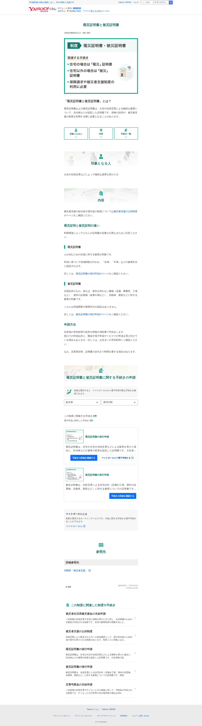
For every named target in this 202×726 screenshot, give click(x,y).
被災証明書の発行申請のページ (92, 314)
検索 (171, 2)
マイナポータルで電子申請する (116, 458)
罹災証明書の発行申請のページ (92, 273)
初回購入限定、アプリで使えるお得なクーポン (90, 11)
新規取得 (77, 8)
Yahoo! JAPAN (124, 2)
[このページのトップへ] (149, 710)
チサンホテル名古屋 (162, 2)
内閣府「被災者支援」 (76, 570)
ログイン (62, 11)
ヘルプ (136, 2)
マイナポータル (74, 526)
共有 (69, 587)
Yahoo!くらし (93, 709)
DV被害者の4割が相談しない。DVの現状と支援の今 (51, 2)
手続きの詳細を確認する (83, 458)
